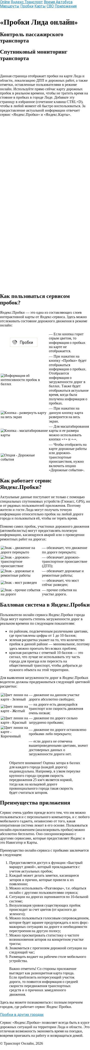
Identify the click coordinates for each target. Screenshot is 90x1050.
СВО (50, 6)
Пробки (26, 6)
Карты (40, 6)
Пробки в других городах (22, 1014)
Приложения (66, 6)
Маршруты (9, 6)
